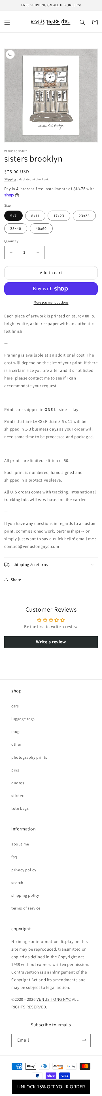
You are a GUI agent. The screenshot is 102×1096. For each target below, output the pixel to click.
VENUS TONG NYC (54, 999)
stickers (18, 795)
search (17, 882)
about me (20, 844)
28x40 (15, 228)
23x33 (84, 215)
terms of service (26, 908)
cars (15, 706)
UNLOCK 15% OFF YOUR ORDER (51, 1087)
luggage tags (23, 718)
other (16, 744)
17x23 (59, 215)
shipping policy (25, 895)
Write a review (51, 642)
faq (14, 856)
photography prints (29, 757)
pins (15, 770)
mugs (16, 731)
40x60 (41, 228)
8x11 (35, 215)
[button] (7, 22)
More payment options (51, 302)
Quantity (11, 241)
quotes (17, 782)
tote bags (20, 808)
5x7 (13, 215)
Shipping (10, 179)
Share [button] (16, 579)
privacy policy (23, 869)
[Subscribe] (84, 1040)
